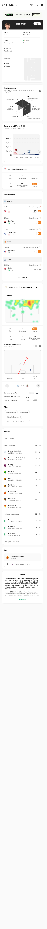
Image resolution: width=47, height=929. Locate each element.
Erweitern (22, 599)
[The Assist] (22, 15)
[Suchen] (37, 5)
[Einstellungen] (42, 5)
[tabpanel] (22, 490)
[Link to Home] (9, 5)
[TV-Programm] (31, 5)
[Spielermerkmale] (39, 91)
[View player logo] (7, 26)
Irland (28, 40)
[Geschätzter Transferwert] (23, 126)
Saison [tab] (12, 438)
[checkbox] (35, 346)
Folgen (37, 24)
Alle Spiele (21, 278)
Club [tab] (5, 438)
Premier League (19, 564)
